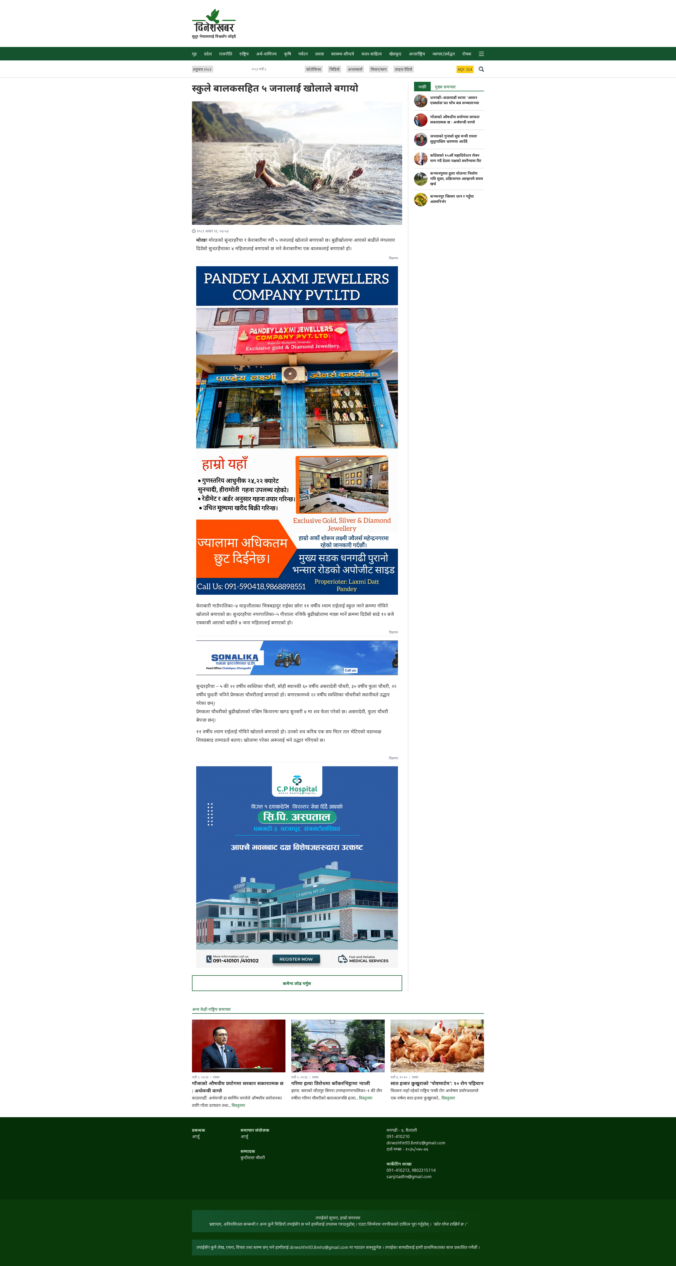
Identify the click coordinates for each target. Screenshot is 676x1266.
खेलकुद (395, 54)
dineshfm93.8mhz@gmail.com (319, 1248)
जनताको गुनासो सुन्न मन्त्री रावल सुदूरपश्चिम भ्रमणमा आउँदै (453, 139)
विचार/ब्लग (379, 69)
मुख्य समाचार (445, 87)
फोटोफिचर (313, 69)
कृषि (287, 54)
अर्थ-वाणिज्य (266, 54)
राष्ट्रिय (244, 54)
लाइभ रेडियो (403, 69)
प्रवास (319, 54)
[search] (481, 69)
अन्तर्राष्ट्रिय (417, 54)
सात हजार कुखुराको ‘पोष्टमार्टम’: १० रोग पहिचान (437, 1084)
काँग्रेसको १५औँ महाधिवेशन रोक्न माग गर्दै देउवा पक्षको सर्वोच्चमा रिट (455, 158)
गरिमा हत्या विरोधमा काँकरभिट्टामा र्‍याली (330, 1084)
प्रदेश (208, 54)
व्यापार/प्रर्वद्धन (444, 54)
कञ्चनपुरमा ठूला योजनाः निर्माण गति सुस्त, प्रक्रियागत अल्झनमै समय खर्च (456, 179)
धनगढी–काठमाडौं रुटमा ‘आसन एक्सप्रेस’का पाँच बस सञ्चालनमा (454, 101)
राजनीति (225, 54)
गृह (194, 54)
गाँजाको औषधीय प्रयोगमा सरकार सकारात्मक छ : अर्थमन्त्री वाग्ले (455, 120)
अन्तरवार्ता (355, 69)
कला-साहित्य (372, 54)
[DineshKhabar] (214, 20)
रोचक (466, 54)
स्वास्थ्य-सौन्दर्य (342, 54)
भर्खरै (422, 87)
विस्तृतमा (238, 1106)
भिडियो (335, 69)
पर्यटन (303, 54)
